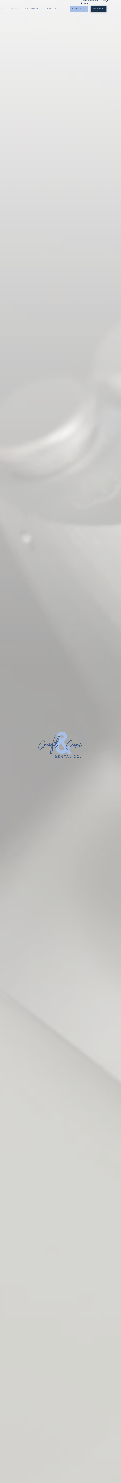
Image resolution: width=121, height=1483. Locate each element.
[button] (12, 8)
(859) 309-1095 (79, 9)
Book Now (98, 9)
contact (51, 9)
